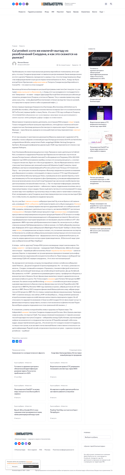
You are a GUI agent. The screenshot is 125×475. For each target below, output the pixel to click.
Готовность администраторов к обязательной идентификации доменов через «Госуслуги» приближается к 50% (26, 369)
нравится (20, 248)
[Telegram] (20, 4)
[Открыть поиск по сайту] (111, 4)
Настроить (15, 466)
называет (25, 312)
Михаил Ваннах (23, 62)
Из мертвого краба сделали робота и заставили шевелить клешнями (64, 390)
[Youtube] (17, 4)
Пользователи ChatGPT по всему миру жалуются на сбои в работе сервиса (27, 391)
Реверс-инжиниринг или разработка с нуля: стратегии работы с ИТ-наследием (100, 206)
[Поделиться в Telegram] (17, 341)
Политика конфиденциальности (63, 450)
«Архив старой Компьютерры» (94, 446)
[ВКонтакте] (13, 4)
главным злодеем (32, 201)
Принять (31, 466)
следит (71, 122)
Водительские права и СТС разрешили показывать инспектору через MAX (65, 367)
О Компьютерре (20, 450)
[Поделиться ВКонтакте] (13, 341)
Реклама (47, 450)
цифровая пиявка (39, 82)
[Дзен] (27, 4)
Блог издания (32, 450)
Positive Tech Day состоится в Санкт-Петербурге (64, 411)
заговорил (48, 281)
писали (19, 230)
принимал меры (61, 212)
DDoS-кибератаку (32, 204)
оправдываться (18, 212)
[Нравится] (80, 65)
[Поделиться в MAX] (20, 341)
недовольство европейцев (61, 251)
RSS (40, 450)
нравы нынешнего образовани (28, 92)
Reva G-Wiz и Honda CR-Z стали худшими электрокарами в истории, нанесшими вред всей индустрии (28, 412)
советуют (77, 130)
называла (51, 279)
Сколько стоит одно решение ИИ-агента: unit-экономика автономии (100, 230)
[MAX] (23, 4)
